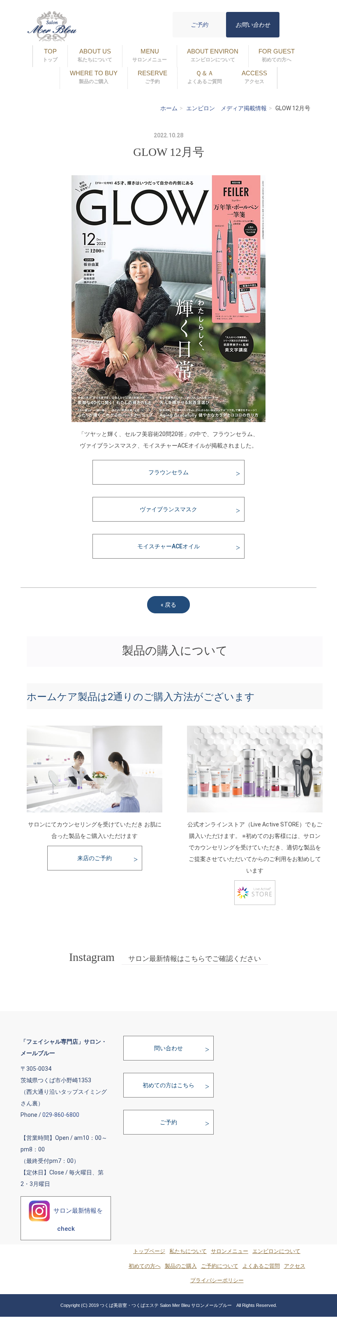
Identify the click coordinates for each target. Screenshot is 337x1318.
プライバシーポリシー (217, 1280)
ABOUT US (95, 55)
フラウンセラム (168, 472)
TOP (50, 55)
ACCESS (254, 77)
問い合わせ (168, 1048)
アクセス (294, 1266)
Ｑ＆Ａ (204, 77)
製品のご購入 (181, 1266)
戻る (168, 604)
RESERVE (152, 77)
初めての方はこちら (168, 1085)
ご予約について (219, 1266)
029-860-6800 (60, 1114)
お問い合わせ (252, 24)
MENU (149, 55)
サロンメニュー (229, 1251)
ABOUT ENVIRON (212, 55)
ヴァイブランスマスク (168, 509)
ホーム (169, 108)
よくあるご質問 (261, 1266)
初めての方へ (145, 1266)
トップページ (149, 1251)
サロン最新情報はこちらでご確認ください (194, 959)
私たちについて (188, 1251)
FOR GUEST (277, 55)
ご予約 (199, 24)
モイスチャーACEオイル (168, 546)
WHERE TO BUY (94, 77)
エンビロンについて (276, 1251)
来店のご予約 (94, 858)
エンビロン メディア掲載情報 (226, 108)
